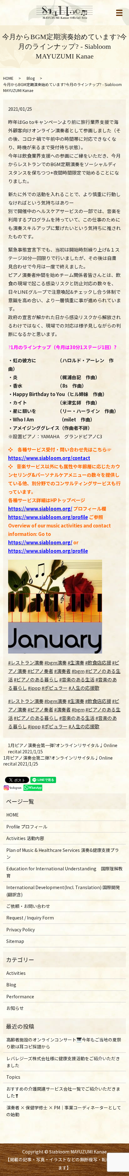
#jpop (34, 688)
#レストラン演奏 (26, 662)
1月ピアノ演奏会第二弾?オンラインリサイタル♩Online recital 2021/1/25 (58, 761)
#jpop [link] (34, 726)
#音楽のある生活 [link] (77, 718)
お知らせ (15, 1008)
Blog (31, 78)
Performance (20, 996)
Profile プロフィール (26, 826)
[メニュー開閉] (119, 13)
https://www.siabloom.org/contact (49, 458)
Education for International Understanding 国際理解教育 (64, 871)
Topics (13, 1077)
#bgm (78, 671)
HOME (8, 78)
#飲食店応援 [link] (98, 701)
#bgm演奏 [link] (55, 701)
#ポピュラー (55, 688)
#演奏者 (62, 671)
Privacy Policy (20, 929)
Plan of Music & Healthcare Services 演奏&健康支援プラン (62, 853)
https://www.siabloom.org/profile (48, 517)
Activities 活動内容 (25, 838)
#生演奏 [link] (76, 701)
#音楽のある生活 (77, 679)
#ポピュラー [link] (55, 726)
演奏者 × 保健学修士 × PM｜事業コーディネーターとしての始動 (63, 1110)
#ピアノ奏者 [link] (40, 709)
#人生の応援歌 (84, 688)
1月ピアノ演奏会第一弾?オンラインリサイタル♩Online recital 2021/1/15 (62, 748)
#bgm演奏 (55, 662)
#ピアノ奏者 (40, 671)
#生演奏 (76, 662)
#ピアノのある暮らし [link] (36, 718)
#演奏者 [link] (62, 709)
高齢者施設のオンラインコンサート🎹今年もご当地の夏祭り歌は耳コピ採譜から (63, 1043)
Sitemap (15, 941)
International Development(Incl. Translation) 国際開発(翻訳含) (63, 890)
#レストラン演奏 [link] (26, 701)
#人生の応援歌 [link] (84, 726)
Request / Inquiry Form (30, 917)
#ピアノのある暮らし (36, 679)
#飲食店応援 (98, 662)
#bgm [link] (78, 709)
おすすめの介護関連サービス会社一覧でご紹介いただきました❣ (63, 1092)
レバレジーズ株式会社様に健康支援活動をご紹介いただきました (63, 1061)
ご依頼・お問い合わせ (28, 906)
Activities (16, 973)
